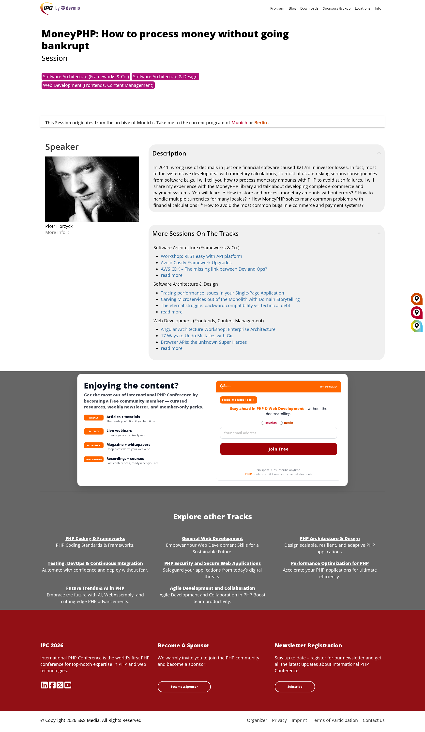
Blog (292, 8)
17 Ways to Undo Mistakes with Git (197, 336)
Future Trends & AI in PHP (95, 588)
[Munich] (417, 314)
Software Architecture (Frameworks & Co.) (86, 76)
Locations (362, 8)
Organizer (257, 720)
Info (378, 8)
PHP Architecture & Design (330, 538)
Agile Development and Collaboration (212, 588)
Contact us (374, 720)
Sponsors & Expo (336, 8)
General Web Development (212, 538)
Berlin (260, 122)
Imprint (299, 720)
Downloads (309, 8)
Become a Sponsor (184, 687)
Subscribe (295, 687)
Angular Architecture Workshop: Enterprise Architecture (218, 329)
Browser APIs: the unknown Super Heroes (204, 342)
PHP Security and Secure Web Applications (212, 563)
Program (277, 8)
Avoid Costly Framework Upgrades (196, 262)
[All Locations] (417, 326)
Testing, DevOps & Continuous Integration (95, 563)
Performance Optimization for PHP (330, 563)
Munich (239, 122)
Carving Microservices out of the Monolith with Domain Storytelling (230, 299)
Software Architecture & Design (165, 76)
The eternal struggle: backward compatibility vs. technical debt (225, 305)
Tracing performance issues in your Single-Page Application (222, 293)
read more (171, 275)
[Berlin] (417, 301)
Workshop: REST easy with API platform (201, 256)
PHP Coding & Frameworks (95, 538)
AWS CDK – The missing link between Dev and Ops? (214, 269)
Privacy (279, 720)
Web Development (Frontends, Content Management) (98, 85)
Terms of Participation (335, 720)
